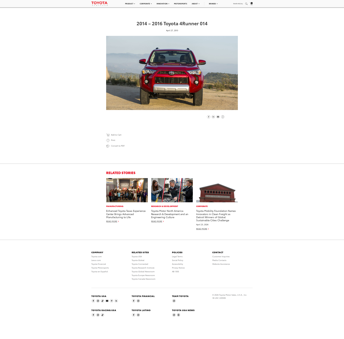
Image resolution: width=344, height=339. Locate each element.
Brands (212, 3)
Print (113, 140)
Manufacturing (114, 206)
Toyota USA (137, 256)
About (195, 3)
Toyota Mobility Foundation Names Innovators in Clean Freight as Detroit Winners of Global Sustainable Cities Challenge (216, 215)
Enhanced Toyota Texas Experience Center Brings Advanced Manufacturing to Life (126, 214)
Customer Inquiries (221, 256)
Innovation (162, 3)
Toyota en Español (99, 271)
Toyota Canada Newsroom (143, 278)
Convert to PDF (118, 145)
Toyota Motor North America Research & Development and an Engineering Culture (169, 214)
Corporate (145, 3)
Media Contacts (219, 260)
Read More (111, 221)
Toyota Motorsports (100, 267)
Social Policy (177, 260)
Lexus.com (96, 260)
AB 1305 (175, 271)
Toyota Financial (98, 264)
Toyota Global (138, 260)
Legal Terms (177, 256)
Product (129, 3)
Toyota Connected (140, 264)
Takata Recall (238, 4)
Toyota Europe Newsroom (143, 275)
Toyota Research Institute (143, 267)
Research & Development (164, 206)
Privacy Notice (178, 267)
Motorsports (180, 3)
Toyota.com (96, 256)
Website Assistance (221, 264)
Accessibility (177, 264)
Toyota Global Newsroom (143, 271)
